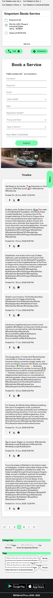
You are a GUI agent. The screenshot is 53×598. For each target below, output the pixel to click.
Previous (9, 527)
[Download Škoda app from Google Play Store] (16, 586)
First (4, 527)
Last (34, 527)
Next (29, 527)
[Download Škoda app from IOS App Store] (36, 586)
